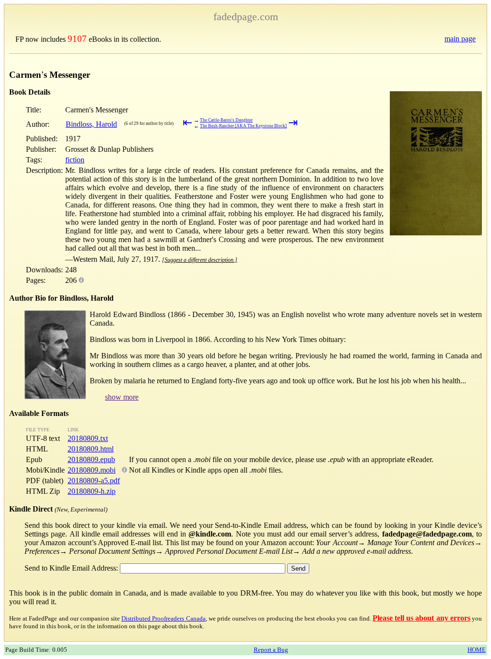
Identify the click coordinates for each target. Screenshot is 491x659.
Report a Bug (271, 649)
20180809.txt (88, 438)
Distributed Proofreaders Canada (163, 618)
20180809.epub (91, 459)
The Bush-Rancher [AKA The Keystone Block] (243, 125)
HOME (477, 649)
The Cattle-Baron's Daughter (226, 120)
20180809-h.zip (92, 491)
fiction (74, 160)
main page (460, 39)
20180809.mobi (92, 470)
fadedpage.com (245, 17)
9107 (77, 39)
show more (122, 397)
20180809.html (91, 449)
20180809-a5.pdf (94, 480)
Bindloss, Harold (91, 124)
